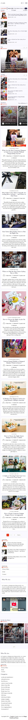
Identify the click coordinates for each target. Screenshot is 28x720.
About (3, 571)
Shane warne (7, 70)
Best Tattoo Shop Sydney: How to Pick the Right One (17, 32)
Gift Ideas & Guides (5, 697)
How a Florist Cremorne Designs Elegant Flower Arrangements (14, 514)
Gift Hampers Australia (6, 693)
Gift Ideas (3, 695)
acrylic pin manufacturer (7, 677)
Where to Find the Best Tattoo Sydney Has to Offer (17, 40)
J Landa (3, 3)
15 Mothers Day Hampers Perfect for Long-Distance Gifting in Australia (14, 399)
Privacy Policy (5, 569)
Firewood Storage (5, 687)
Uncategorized (4, 709)
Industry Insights (5, 699)
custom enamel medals (6, 683)
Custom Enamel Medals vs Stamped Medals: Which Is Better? (14, 362)
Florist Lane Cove (5, 691)
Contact (4, 574)
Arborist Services (5, 679)
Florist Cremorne (5, 689)
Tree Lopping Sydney (6, 707)
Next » (19, 535)
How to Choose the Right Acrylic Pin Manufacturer (14, 320)
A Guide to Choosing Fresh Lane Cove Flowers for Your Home (14, 476)
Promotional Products (6, 703)
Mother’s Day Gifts (5, 701)
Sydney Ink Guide (5, 705)
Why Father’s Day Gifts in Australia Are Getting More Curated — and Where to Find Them (17, 23)
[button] (22, 3)
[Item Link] (4, 16)
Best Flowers (4, 681)
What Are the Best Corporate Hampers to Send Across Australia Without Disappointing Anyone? (17, 15)
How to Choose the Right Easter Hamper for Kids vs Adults (14, 436)
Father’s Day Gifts (5, 685)
